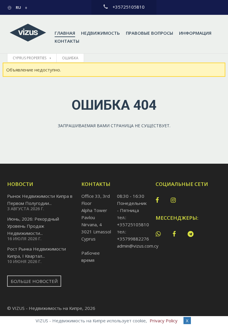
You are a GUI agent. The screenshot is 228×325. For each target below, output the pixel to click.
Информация (195, 33)
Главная (65, 33)
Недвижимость (100, 33)
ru (18, 7)
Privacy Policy (164, 321)
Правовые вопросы (149, 33)
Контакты (67, 41)
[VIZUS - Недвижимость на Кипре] (28, 33)
